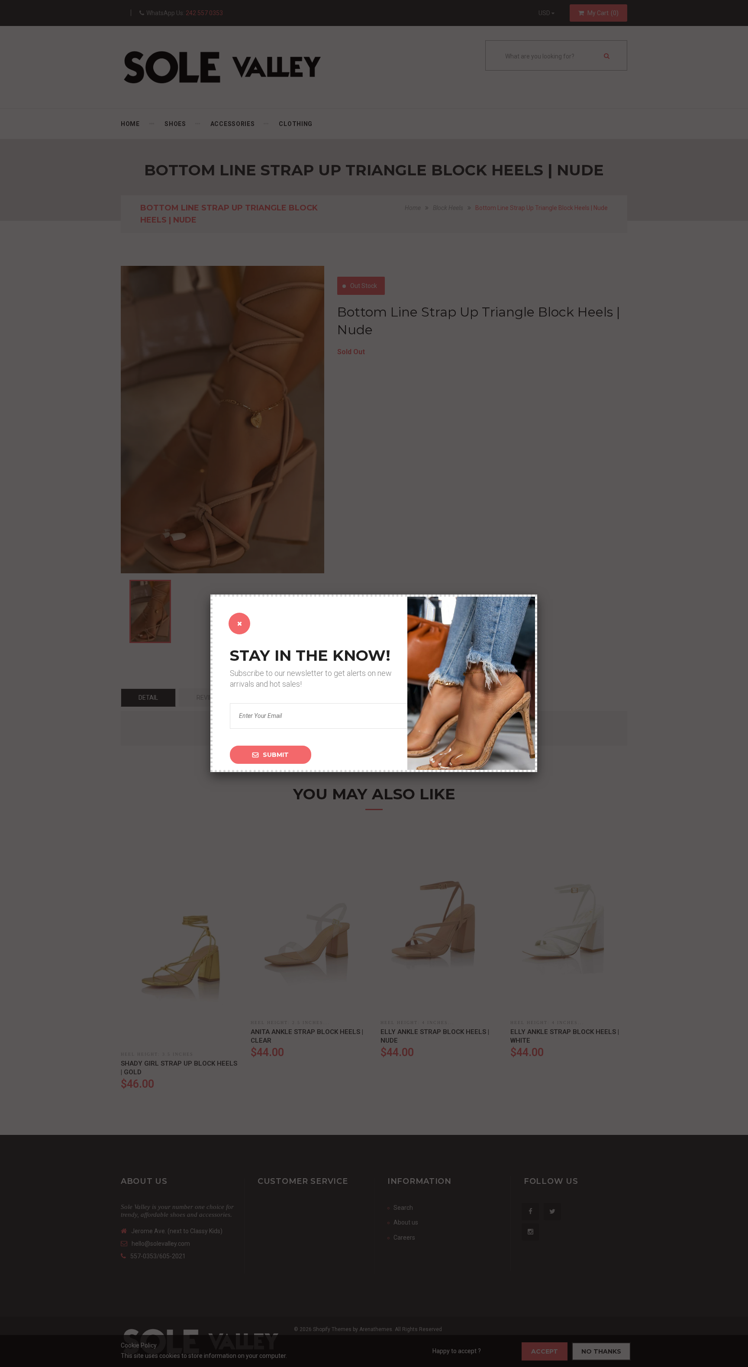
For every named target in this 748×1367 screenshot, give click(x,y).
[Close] (239, 623)
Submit (276, 755)
